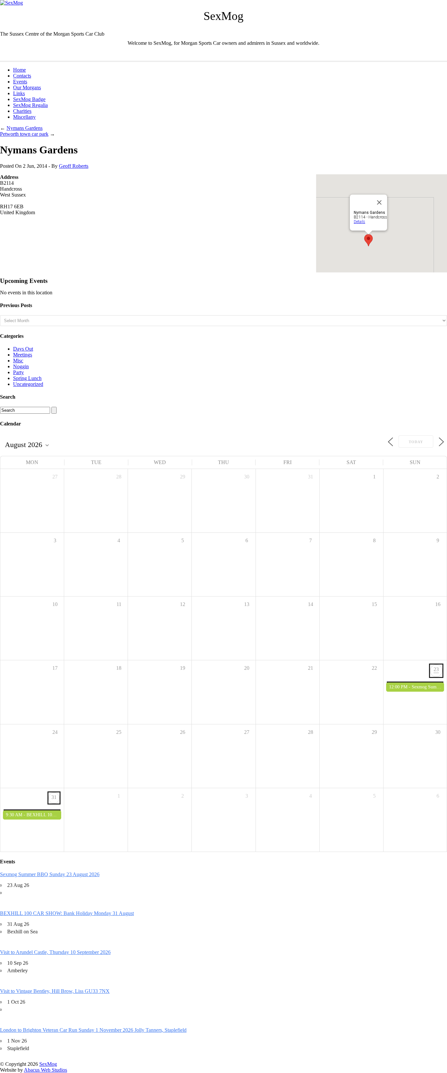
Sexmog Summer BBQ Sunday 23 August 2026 (49, 874)
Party (18, 372)
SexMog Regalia (30, 105)
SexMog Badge (29, 99)
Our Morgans (27, 87)
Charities (22, 111)
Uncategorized (28, 384)
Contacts (22, 75)
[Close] (379, 202)
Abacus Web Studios (45, 1070)
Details (359, 221)
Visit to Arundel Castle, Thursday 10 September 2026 (55, 952)
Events (20, 81)
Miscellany (24, 117)
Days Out (23, 349)
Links (19, 93)
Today (416, 442)
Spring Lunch (27, 378)
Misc (18, 360)
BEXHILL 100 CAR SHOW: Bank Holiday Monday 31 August (67, 913)
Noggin (21, 366)
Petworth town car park (24, 134)
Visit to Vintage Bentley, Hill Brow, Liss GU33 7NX (55, 991)
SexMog (48, 1064)
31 (54, 797)
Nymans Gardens (25, 128)
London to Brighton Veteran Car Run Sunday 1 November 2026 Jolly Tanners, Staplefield (93, 1030)
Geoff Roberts (73, 166)
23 (436, 669)
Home (19, 70)
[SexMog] (11, 3)
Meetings (22, 354)
